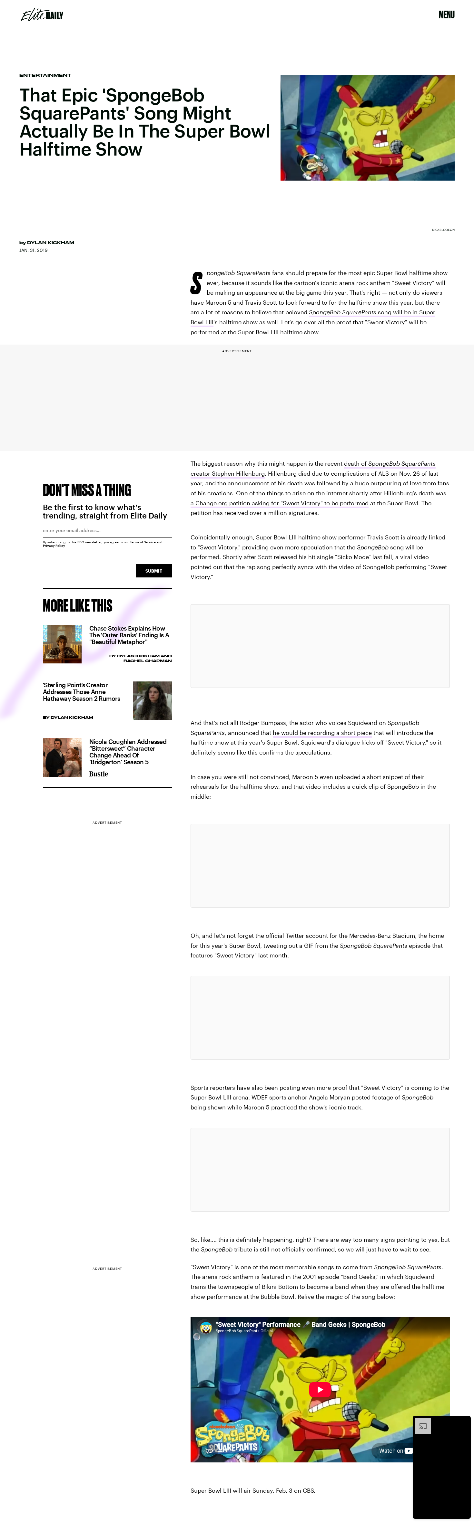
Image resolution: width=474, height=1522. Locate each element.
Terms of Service (143, 542)
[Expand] (420, 1421)
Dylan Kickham (50, 242)
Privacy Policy (54, 545)
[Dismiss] (464, 1421)
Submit (153, 570)
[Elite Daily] (42, 14)
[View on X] (320, 646)
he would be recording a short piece (322, 732)
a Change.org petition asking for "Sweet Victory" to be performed (280, 503)
